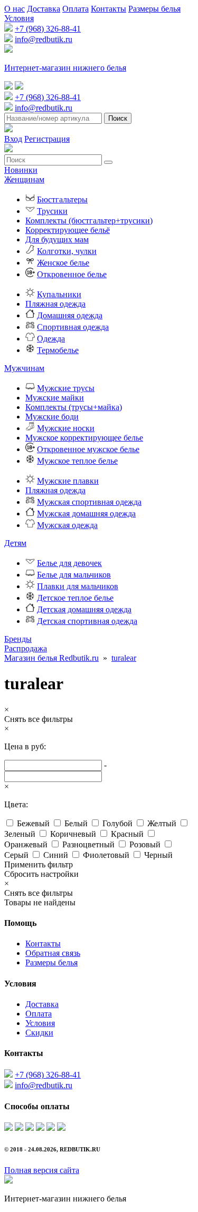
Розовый (145, 844)
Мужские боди (52, 416)
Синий (55, 855)
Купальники (59, 294)
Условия (19, 18)
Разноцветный (88, 844)
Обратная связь (52, 953)
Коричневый (73, 833)
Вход (13, 138)
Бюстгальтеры (62, 199)
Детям (15, 543)
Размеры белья (154, 8)
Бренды (18, 638)
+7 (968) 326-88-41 (48, 28)
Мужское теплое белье (77, 460)
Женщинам (24, 179)
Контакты (108, 8)
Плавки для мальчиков (77, 586)
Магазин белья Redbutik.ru (51, 657)
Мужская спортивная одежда (89, 501)
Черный (158, 855)
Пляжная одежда (55, 303)
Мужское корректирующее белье (84, 437)
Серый (16, 855)
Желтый (161, 823)
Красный (127, 833)
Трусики (52, 211)
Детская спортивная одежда (87, 621)
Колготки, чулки (67, 251)
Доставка (43, 8)
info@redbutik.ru (43, 39)
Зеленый (19, 833)
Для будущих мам (57, 239)
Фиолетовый (106, 855)
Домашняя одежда (69, 315)
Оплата (75, 8)
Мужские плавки (68, 480)
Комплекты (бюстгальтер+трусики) (89, 220)
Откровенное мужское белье (88, 449)
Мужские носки (66, 428)
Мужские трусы (66, 388)
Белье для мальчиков (74, 574)
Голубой (117, 823)
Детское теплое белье (75, 597)
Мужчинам (24, 368)
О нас (14, 8)
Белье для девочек (69, 563)
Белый (76, 823)
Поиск (117, 118)
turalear (123, 657)
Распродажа (25, 648)
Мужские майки (54, 397)
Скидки (39, 1032)
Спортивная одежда (73, 326)
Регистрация (47, 138)
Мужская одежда (67, 525)
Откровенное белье (72, 274)
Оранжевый (26, 844)
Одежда (51, 338)
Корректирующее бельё (67, 230)
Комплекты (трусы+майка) (73, 407)
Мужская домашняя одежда (86, 513)
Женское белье (63, 262)
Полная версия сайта (41, 1170)
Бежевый (33, 823)
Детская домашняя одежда (84, 609)
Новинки (20, 169)
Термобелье (58, 350)
